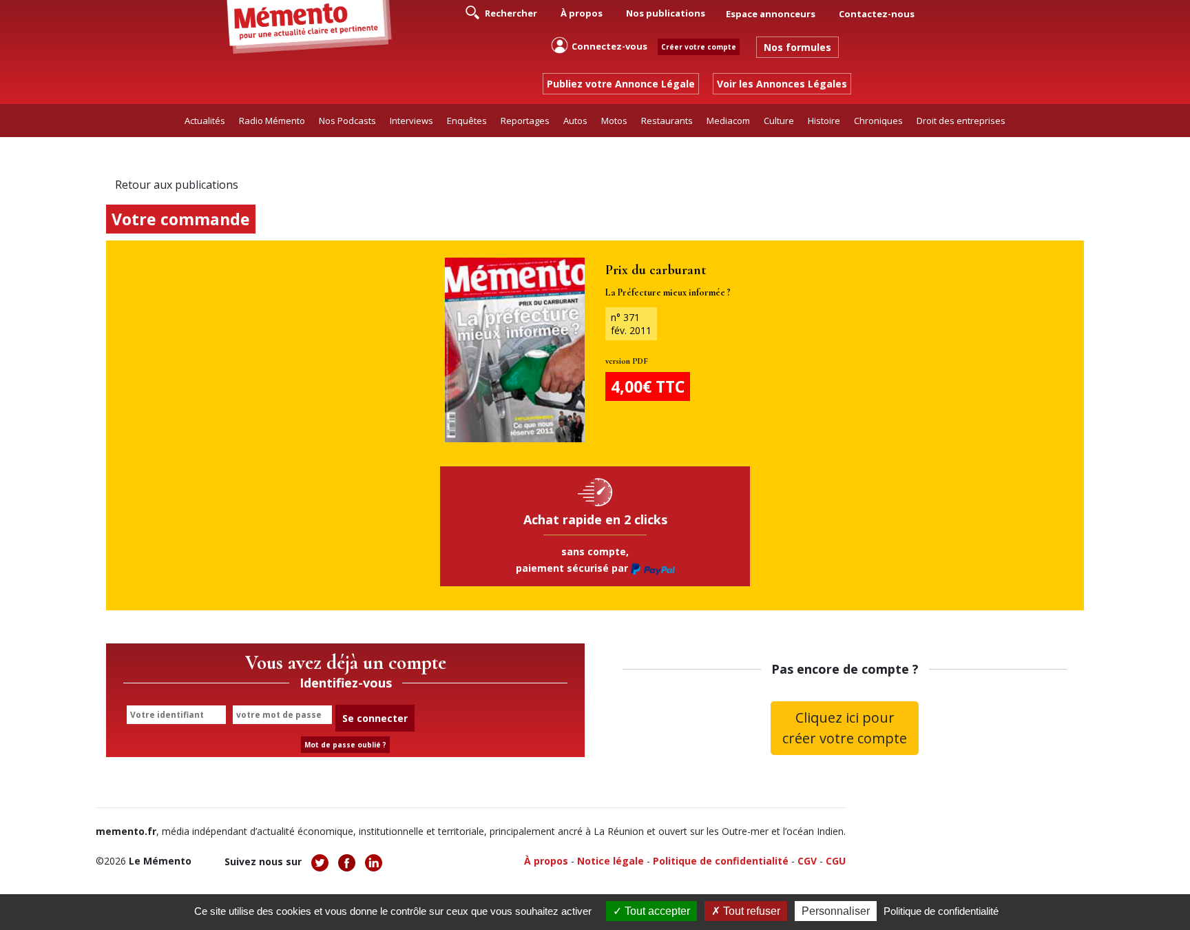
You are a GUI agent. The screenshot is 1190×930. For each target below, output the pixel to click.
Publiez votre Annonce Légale (621, 83)
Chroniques (878, 120)
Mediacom (728, 120)
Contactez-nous (877, 14)
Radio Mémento (272, 120)
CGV (807, 860)
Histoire (824, 120)
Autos (575, 120)
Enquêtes (467, 120)
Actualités (205, 120)
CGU (836, 860)
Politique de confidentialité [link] (941, 911)
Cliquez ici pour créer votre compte (844, 727)
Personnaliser (836, 911)
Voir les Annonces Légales (782, 83)
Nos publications (665, 13)
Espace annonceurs (770, 14)
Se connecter (375, 718)
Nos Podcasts (347, 120)
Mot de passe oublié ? (345, 745)
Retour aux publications (176, 184)
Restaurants (667, 120)
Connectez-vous (609, 46)
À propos (582, 13)
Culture (779, 120)
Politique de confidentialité (721, 860)
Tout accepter (656, 911)
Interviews (411, 120)
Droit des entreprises (961, 120)
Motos (614, 120)
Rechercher (510, 13)
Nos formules (797, 47)
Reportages (525, 120)
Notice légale (610, 860)
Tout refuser (750, 911)
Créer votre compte (698, 47)
